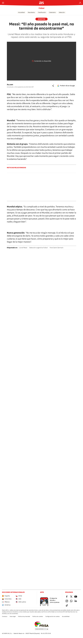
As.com (10, 84)
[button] (53, 86)
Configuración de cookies (52, 616)
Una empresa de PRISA (41, 624)
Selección (62, 12)
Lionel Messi (23, 248)
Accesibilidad (65, 616)
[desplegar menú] (3, 2)
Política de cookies (37, 616)
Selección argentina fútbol (38, 248)
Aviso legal (13, 616)
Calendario (52, 12)
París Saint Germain (56, 248)
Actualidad (21, 12)
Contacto (4, 616)
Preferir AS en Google (67, 86)
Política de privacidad (24, 616)
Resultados (31, 12)
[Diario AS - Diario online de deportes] (41, 3)
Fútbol (41, 8)
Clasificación (42, 12)
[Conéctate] (80, 3)
